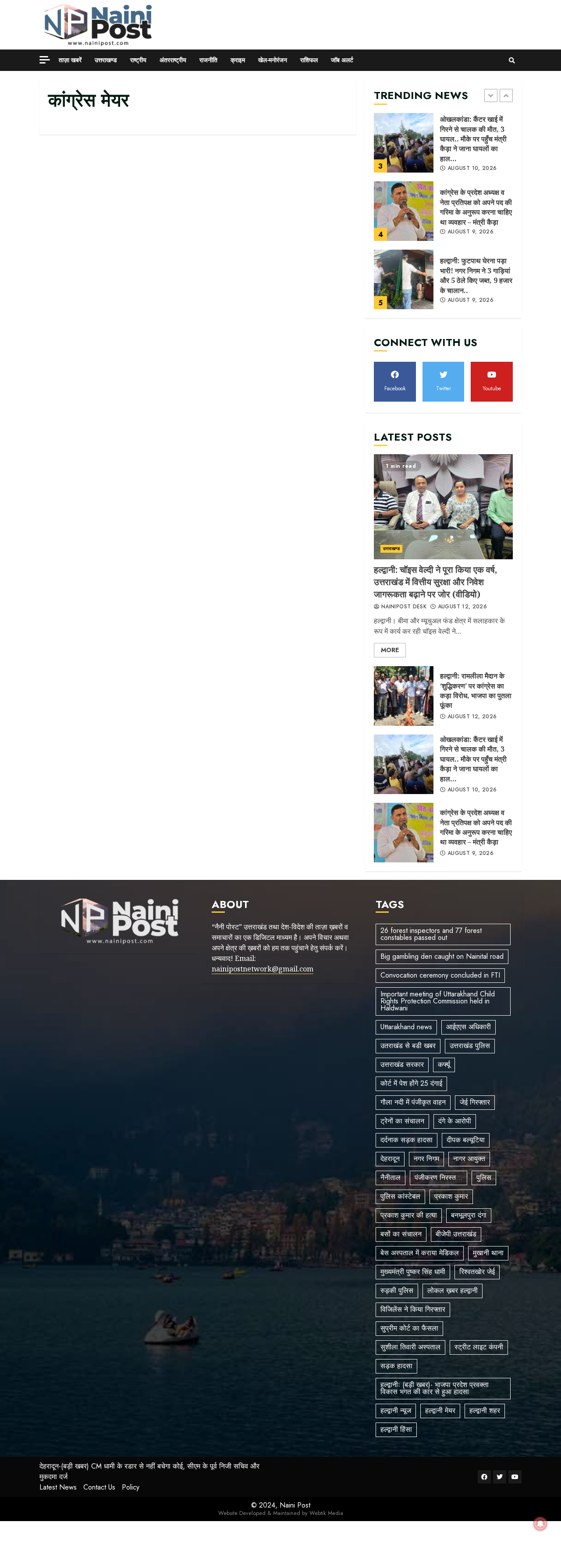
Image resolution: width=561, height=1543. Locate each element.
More (390, 650)
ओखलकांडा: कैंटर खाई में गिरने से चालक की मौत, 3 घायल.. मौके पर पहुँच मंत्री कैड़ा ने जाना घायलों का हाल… (403, 143)
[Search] (511, 60)
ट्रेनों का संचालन (402, 1121)
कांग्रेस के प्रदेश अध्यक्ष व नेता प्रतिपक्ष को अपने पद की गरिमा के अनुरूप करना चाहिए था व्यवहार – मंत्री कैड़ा (403, 211)
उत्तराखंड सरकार (402, 1064)
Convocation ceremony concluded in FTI (440, 975)
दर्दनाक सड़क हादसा (406, 1140)
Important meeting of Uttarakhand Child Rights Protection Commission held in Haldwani (437, 1001)
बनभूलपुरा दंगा (468, 1215)
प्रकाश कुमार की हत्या (408, 1215)
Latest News (58, 1487)
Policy (130, 1487)
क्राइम (238, 60)
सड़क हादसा (396, 1366)
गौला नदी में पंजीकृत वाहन (413, 1102)
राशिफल (309, 60)
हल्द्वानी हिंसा (396, 1429)
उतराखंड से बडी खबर (408, 1046)
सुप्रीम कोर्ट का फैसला (409, 1328)
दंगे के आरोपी (454, 1121)
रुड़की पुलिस (396, 1290)
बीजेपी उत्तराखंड (456, 1234)
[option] (443, 147)
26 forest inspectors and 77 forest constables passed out (431, 934)
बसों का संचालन (401, 1234)
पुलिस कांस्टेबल (400, 1196)
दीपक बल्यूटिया (466, 1140)
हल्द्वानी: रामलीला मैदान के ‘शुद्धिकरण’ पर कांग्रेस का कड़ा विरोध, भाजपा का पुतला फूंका (403, 696)
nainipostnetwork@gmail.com (262, 969)
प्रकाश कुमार (451, 1196)
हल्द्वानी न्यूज (395, 1410)
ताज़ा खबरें (70, 60)
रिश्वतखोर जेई (477, 1272)
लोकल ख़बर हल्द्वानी (452, 1290)
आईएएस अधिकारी (468, 1027)
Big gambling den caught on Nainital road (442, 956)
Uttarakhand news (406, 1027)
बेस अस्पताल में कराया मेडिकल (419, 1253)
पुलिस (483, 1177)
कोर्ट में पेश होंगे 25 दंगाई (411, 1083)
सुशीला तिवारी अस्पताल (410, 1347)
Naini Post (295, 1505)
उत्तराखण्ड (106, 60)
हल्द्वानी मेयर (440, 1410)
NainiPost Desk (403, 607)
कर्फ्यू (444, 1064)
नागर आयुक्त (469, 1159)
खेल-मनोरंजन (272, 60)
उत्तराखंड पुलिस (470, 1046)
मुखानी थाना (488, 1253)
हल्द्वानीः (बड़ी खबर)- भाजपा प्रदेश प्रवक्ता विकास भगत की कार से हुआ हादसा (434, 1388)
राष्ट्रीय (138, 60)
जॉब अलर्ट (342, 60)
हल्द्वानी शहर (484, 1410)
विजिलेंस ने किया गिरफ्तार (412, 1309)
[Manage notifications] (540, 1524)
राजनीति (208, 60)
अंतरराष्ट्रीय (173, 60)
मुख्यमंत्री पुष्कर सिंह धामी (412, 1272)
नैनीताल (390, 1177)
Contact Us (99, 1487)
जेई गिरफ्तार (475, 1102)
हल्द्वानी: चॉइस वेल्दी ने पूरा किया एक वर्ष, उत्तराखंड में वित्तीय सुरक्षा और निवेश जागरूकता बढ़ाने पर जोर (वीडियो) (443, 506)
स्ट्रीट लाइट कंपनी (478, 1347)
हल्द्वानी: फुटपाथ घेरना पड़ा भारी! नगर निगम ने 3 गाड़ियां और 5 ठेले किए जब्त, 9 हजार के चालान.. (403, 279)
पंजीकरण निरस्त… (438, 1177)
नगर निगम (426, 1159)
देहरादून (390, 1159)
